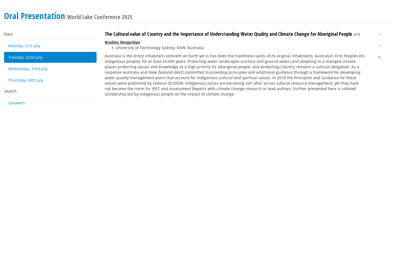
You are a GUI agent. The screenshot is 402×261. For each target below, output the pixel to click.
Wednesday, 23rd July (28, 68)
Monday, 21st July (24, 45)
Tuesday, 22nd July (25, 57)
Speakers (16, 102)
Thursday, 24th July (25, 80)
